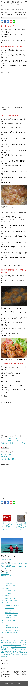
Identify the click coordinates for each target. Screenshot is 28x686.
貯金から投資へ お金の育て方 (13, 630)
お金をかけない (21, 640)
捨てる (15, 652)
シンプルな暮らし (9, 608)
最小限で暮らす (9, 593)
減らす (8, 654)
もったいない (14, 642)
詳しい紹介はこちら (6, 559)
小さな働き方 (5, 595)
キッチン (22, 642)
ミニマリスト (7, 647)
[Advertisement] (14, 88)
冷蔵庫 (25, 647)
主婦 (19, 647)
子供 (13, 649)
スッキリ (16, 644)
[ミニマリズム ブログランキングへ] (5, 448)
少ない (19, 649)
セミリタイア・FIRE (7, 583)
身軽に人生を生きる (10, 617)
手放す (24, 649)
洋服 (5, 654)
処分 (2, 649)
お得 (12, 640)
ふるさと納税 (8, 642)
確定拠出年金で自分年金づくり (13, 627)
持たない (8, 651)
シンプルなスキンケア (12, 610)
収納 (5, 649)
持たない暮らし (6, 603)
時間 (24, 652)
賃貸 (2, 656)
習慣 (22, 654)
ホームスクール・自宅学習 (9, 585)
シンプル (7, 644)
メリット (13, 647)
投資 (2, 652)
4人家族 (3, 640)
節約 (20, 654)
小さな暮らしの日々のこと (9, 598)
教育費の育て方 (9, 625)
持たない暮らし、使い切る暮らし (11, 2)
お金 (16, 640)
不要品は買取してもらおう (11, 613)
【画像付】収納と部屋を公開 (12, 605)
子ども (9, 649)
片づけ (13, 654)
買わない (25, 654)
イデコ (18, 642)
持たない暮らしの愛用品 (11, 615)
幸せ (22, 649)
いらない (8, 640)
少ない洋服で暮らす (10, 590)
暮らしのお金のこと (7, 622)
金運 (6, 656)
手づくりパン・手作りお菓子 (9, 600)
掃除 (20, 652)
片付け (17, 654)
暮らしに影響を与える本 (8, 620)
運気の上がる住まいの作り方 (9, 632)
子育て (16, 649)
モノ (16, 647)
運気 (4, 656)
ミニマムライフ (6, 588)
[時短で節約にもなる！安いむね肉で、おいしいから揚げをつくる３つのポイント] (8, 21)
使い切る (22, 647)
